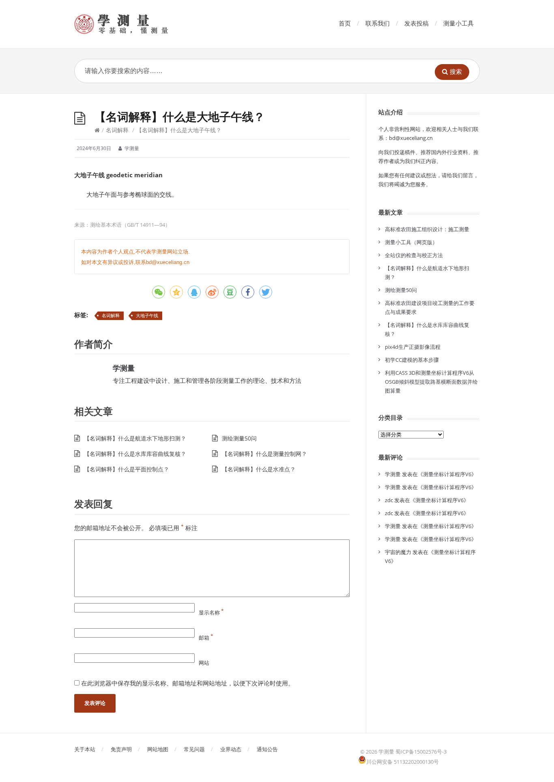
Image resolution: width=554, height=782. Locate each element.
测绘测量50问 (239, 438)
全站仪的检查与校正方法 (414, 255)
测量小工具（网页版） (411, 242)
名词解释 (117, 130)
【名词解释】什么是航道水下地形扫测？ (135, 438)
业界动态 (230, 749)
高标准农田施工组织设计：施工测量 (427, 229)
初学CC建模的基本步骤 (412, 359)
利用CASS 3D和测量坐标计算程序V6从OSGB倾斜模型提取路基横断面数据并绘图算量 (431, 381)
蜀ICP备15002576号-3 (421, 751)
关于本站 (84, 749)
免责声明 (121, 749)
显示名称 (211, 612)
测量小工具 (458, 23)
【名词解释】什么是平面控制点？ (126, 469)
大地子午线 (147, 315)
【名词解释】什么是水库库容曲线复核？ (135, 454)
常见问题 (194, 749)
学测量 (124, 368)
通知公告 (267, 749)
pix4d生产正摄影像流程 (412, 346)
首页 (345, 23)
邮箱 (206, 637)
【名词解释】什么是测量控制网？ (264, 454)
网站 (204, 662)
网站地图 (157, 749)
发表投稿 (416, 23)
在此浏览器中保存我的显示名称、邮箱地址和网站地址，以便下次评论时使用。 (187, 683)
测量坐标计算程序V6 (447, 474)
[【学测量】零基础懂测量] (132, 24)
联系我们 (377, 23)
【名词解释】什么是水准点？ (259, 469)
